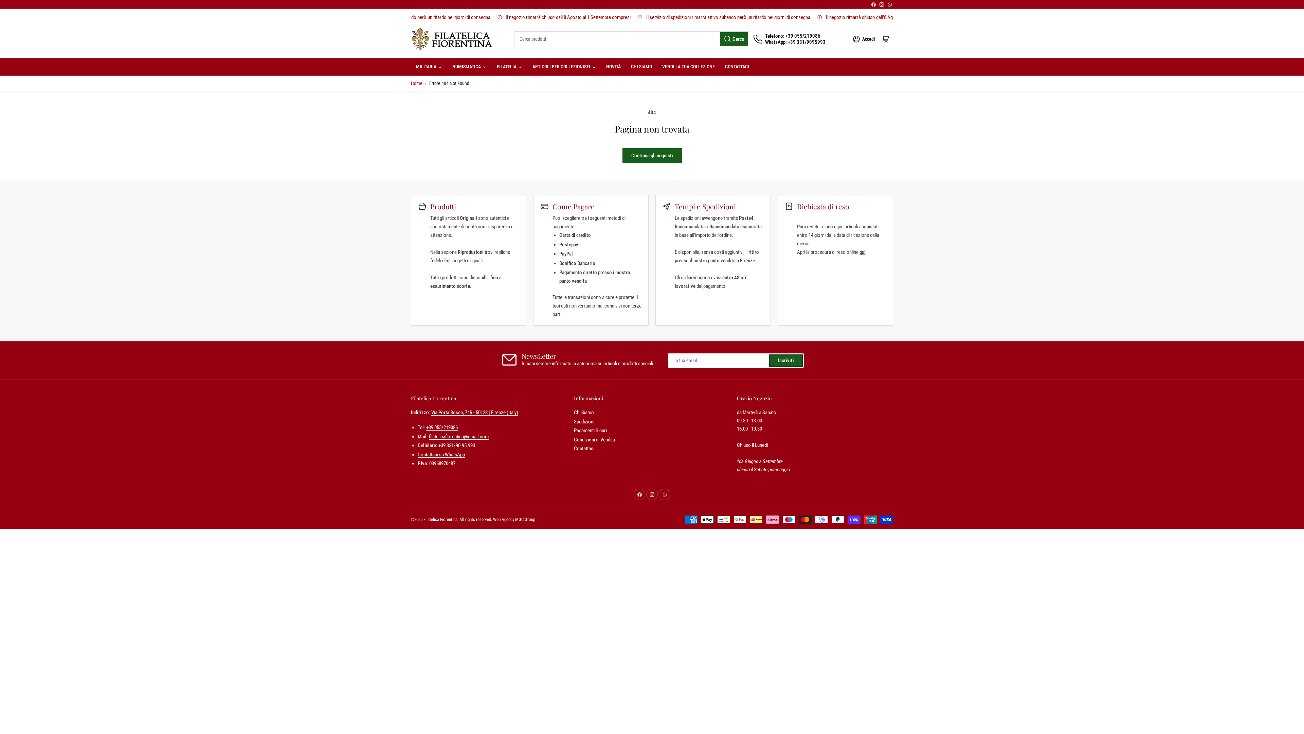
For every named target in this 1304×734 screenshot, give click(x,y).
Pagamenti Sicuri (590, 430)
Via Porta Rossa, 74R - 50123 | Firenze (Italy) (474, 412)
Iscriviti (786, 360)
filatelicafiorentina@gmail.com (459, 437)
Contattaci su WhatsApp (441, 455)
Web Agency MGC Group (514, 519)
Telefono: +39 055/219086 (792, 36)
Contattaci (584, 448)
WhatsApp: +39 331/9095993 (795, 42)
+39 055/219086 (442, 427)
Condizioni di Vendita (594, 440)
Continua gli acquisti (652, 156)
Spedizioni (584, 422)
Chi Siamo (584, 412)
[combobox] (631, 39)
